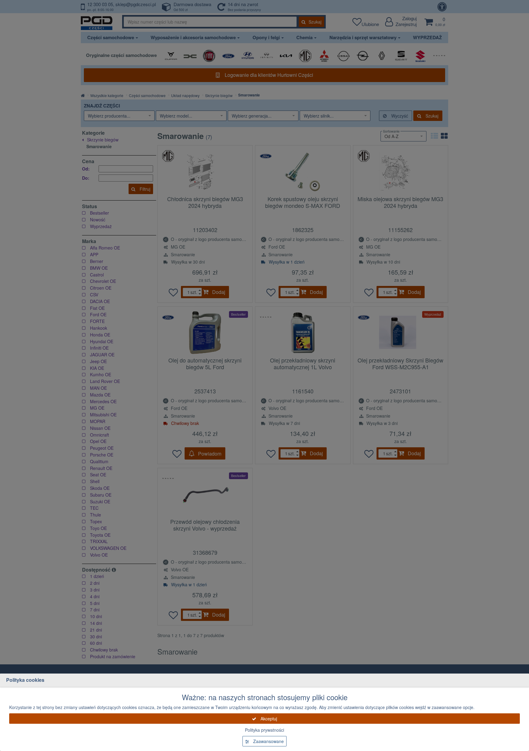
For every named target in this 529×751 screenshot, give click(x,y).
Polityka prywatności (264, 730)
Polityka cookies (25, 679)
